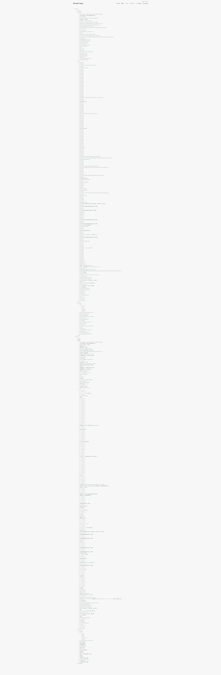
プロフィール (132, 3)
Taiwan (83, 308)
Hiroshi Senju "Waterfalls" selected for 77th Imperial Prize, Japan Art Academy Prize (94, 167)
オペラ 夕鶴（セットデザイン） (85, 372)
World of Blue (82, 50)
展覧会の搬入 (82, 516)
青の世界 (81, 378)
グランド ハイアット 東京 (84, 659)
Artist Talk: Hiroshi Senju (84, 67)
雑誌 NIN (81, 541)
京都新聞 (81, 588)
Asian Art (81, 296)
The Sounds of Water (83, 276)
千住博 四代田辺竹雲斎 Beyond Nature (87, 350)
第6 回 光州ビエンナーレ (84, 383)
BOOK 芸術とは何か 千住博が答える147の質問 (88, 280)
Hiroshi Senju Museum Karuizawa (85, 321)
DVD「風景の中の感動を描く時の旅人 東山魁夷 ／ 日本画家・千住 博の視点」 (93, 203)
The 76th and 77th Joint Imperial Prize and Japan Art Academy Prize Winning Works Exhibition (95, 157)
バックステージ (82, 390)
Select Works (80, 11)
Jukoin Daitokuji (82, 30)
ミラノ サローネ (82, 385)
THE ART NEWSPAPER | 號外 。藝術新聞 (87, 285)
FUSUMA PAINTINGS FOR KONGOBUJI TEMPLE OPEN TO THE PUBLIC (92, 175)
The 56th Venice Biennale (84, 42)
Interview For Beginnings (84, 182)
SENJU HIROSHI (83, 16)
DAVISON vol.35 (82, 262)
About (79, 301)
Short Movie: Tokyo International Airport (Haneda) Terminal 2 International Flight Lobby (94, 192)
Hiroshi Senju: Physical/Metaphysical (86, 20)
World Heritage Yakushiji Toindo (85, 39)
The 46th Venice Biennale (84, 59)
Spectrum (81, 32)
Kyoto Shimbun (82, 260)
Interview (81, 89)
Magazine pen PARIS (83, 202)
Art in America (82, 299)
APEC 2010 (82, 49)
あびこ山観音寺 (82, 641)
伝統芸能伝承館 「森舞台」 (84, 661)
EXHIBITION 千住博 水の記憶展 (85, 225)
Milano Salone (82, 57)
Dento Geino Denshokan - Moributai (86, 333)
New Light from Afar (83, 53)
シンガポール (84, 637)
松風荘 (81, 655)
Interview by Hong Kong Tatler (85, 289)
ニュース (126, 3)
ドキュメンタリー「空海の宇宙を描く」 (86, 527)
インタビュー (82, 417)
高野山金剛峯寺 (82, 643)
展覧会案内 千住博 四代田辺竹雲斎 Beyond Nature (89, 425)
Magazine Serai (82, 147)
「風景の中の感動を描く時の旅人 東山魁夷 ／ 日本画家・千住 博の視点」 (92, 531)
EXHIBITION (82, 186)
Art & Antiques (82, 300)
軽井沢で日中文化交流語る (84, 441)
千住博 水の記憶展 (83, 553)
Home (79, 10)
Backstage (82, 62)
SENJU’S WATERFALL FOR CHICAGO (86, 31)
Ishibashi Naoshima (83, 323)
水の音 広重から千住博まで (85, 604)
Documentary (82, 199)
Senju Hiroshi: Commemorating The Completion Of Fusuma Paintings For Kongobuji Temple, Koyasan (97, 36)
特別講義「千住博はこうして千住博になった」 (88, 562)
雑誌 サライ (82, 475)
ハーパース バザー (83, 596)
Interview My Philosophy (84, 226)
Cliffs (81, 47)
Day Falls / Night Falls (83, 43)
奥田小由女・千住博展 (83, 19)
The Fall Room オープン (84, 612)
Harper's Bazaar (82, 268)
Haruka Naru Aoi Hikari (84, 54)
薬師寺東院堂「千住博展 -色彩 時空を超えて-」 (88, 367)
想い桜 (81, 616)
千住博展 (81, 514)
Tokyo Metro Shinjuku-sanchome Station (86, 325)
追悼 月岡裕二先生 (83, 101)
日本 (83, 633)
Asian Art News (82, 290)
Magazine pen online (83, 195)
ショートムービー (83, 520)
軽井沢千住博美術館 (83, 649)
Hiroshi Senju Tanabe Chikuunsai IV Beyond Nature (89, 22)
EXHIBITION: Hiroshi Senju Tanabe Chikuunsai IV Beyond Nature (91, 97)
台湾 (83, 636)
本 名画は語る (82, 600)
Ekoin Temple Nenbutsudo (84, 319)
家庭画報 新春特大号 (83, 558)
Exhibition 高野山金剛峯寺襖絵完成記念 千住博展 (88, 210)
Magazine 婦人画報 (83, 128)
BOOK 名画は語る (83, 272)
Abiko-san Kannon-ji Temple (84, 313)
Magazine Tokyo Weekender (84, 159)
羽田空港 (81, 656)
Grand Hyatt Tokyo (83, 331)
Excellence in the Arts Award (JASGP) (86, 247)
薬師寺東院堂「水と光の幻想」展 (85, 368)
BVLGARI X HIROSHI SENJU (85, 241)
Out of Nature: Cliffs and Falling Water (86, 51)
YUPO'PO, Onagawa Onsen (84, 332)
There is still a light (83, 28)
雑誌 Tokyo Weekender (84, 487)
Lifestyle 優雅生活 (83, 286)
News (79, 61)
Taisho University (83, 317)
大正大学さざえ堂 (83, 645)
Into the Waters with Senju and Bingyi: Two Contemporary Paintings (91, 14)
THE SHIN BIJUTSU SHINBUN (85, 179)
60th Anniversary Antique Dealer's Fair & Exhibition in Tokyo (90, 24)
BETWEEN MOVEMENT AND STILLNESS (87, 26)
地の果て (81, 366)
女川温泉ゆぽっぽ (83, 660)
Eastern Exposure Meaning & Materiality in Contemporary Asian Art (91, 23)
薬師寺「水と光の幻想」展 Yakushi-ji (86, 265)
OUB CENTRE (82, 320)
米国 (83, 635)
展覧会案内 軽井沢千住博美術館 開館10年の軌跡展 (88, 493)
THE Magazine (82, 293)
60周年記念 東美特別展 (84, 352)
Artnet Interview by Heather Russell (86, 277)
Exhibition (81, 69)
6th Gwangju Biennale (83, 55)
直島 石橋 (81, 651)
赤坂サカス (82, 652)
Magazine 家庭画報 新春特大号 (85, 230)
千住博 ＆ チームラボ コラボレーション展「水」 (88, 363)
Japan (83, 305)
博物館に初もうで (83, 346)
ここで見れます (139, 3)
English (143, 1)
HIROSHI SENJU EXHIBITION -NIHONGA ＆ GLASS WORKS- (90, 156)
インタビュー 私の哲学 (84, 554)
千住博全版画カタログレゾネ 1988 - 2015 (87, 594)
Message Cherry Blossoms (84, 288)
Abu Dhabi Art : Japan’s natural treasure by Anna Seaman (89, 274)
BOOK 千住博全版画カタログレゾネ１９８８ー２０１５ (89, 266)
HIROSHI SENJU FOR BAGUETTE (85, 278)
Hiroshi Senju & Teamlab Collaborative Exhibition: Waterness (90, 35)
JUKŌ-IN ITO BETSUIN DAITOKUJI (86, 329)
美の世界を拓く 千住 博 (84, 362)
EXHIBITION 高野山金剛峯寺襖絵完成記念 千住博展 (88, 206)
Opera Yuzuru (82, 281)
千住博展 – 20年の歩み (84, 386)
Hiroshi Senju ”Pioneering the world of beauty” (87, 34)
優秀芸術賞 (82, 575)
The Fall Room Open (83, 284)
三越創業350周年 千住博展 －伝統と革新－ (87, 355)
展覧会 (122, 3)
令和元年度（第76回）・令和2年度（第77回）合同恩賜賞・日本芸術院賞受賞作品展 (94, 485)
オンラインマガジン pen (84, 523)
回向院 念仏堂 (82, 647)
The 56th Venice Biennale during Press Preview (88, 269)
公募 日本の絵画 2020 (83, 178)
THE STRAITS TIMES (83, 273)
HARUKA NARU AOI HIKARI (85, 382)
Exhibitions (79, 12)
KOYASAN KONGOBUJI (84, 315)
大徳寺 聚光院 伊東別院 (84, 657)
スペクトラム (82, 360)
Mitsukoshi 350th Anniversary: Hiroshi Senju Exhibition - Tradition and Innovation (93, 27)
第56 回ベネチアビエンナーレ (85, 370)
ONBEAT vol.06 (82, 264)
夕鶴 (80, 609)
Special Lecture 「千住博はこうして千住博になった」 (89, 234)
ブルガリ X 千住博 (83, 569)
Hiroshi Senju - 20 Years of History (85, 58)
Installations (80, 303)
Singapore (84, 309)
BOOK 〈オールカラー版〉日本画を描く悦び (87, 282)
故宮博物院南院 (82, 644)
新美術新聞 (82, 507)
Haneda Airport (82, 328)
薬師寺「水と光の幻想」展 (84, 593)
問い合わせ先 (145, 3)
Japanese (146, 1)
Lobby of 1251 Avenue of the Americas (86, 312)
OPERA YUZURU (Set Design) (85, 44)
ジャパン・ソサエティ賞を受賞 (85, 393)
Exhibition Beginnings (83, 190)
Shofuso (81, 327)
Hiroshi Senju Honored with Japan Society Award (88, 65)
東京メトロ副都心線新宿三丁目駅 (85, 653)
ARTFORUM (82, 292)
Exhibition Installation (83, 188)
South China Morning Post (84, 622)
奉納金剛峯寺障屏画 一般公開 (85, 503)
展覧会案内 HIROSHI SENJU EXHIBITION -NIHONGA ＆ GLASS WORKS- (92, 484)
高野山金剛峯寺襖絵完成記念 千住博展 (86, 534)
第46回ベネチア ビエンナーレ (85, 387)
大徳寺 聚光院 (82, 358)
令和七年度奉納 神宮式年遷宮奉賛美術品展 (87, 15)
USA (83, 307)
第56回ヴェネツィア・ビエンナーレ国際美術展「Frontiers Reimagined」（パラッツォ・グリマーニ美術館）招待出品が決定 (100, 598)
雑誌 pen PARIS (82, 530)
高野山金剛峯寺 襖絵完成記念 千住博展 (86, 364)
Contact (79, 335)
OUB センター (82, 648)
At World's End (82, 38)
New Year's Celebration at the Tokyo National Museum (89, 18)
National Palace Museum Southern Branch (87, 316)
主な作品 (118, 3)
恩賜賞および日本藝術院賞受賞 (85, 495)
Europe (83, 311)
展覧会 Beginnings (83, 518)
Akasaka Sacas (82, 324)
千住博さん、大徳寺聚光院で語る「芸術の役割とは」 (89, 456)
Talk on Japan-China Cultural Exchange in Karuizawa (88, 113)
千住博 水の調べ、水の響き (85, 344)
